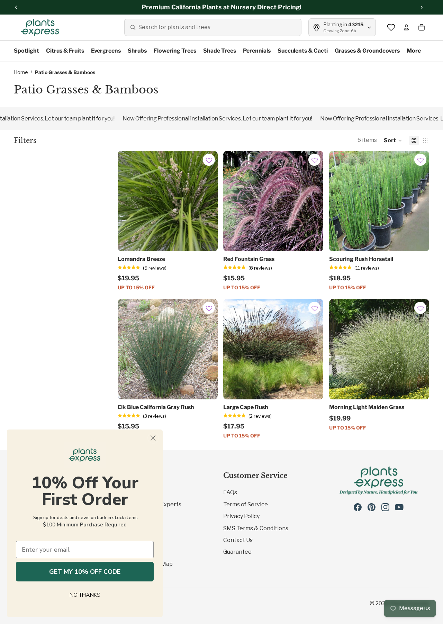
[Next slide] (313, 201)
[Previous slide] (233, 201)
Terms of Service (245, 504)
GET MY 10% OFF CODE (84, 572)
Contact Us (238, 540)
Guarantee (237, 552)
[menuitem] (414, 51)
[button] (393, 140)
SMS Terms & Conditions (255, 528)
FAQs (230, 492)
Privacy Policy (241, 516)
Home (21, 72)
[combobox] (212, 27)
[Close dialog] (153, 438)
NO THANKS (85, 595)
